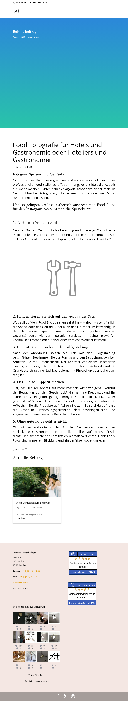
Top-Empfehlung (87, 554)
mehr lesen (20, 518)
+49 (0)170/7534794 (28, 577)
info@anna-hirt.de (20, 583)
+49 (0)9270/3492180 (30, 571)
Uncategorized (33, 37)
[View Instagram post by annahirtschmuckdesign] (22, 622)
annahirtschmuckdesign (18, 616)
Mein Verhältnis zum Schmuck (33, 502)
